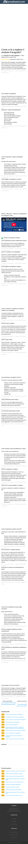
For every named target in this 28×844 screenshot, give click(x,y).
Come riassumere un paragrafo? (13, 722)
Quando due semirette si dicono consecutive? (15, 771)
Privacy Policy (14, 837)
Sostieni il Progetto (14, 834)
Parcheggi (14, 818)
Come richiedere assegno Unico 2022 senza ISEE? (15, 779)
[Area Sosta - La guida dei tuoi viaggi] (14, 3)
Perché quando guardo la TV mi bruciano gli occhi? (15, 793)
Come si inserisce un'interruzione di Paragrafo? (16, 719)
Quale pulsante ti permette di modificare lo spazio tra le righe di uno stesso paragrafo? (15, 728)
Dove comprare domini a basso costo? (14, 795)
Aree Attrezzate (14, 824)
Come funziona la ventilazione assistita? (14, 773)
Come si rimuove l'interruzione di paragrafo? (15, 738)
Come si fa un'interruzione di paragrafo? (14, 714)
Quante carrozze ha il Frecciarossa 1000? (15, 776)
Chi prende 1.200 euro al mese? (12, 787)
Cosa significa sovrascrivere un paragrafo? (15, 717)
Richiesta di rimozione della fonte (8, 70)
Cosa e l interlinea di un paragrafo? (13, 733)
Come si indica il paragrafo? (12, 724)
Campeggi (14, 821)
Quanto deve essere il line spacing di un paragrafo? (14, 736)
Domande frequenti (14, 832)
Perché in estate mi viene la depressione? (15, 781)
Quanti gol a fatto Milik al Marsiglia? (13, 784)
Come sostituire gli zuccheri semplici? (14, 789)
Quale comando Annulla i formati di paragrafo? (16, 730)
